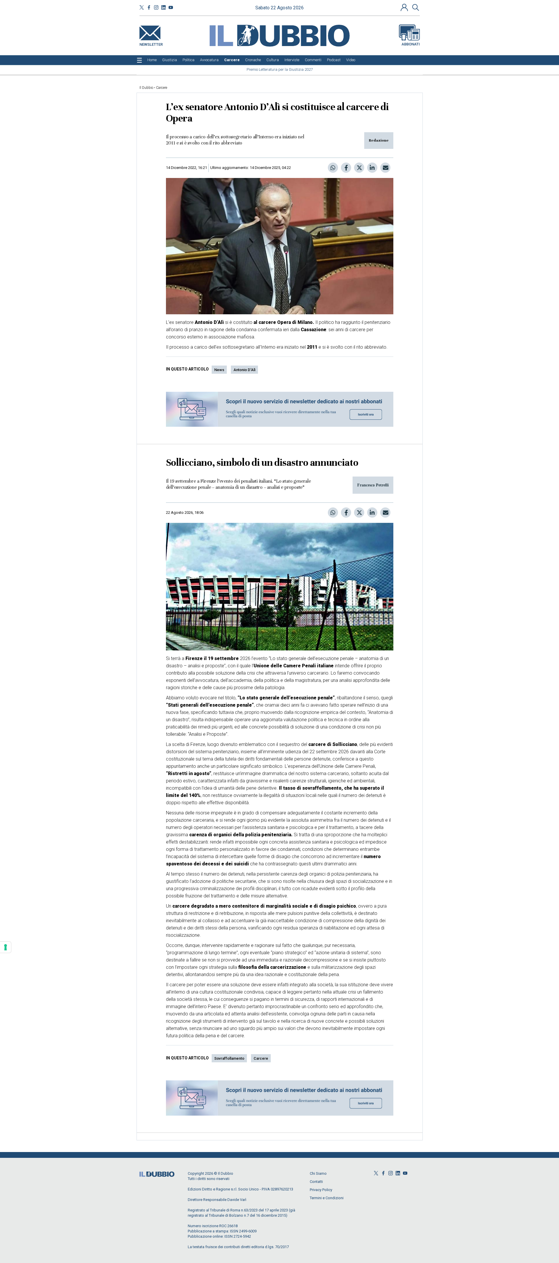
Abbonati (410, 44)
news (219, 370)
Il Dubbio (146, 88)
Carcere (161, 88)
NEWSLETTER (151, 43)
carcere (261, 1058)
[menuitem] (152, 60)
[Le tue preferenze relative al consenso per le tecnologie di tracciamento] (5, 947)
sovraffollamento (229, 1058)
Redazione (379, 140)
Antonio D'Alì (244, 370)
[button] (405, 7)
